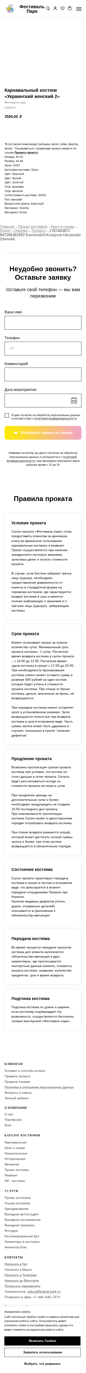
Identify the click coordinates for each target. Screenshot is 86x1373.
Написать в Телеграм (21, 1275)
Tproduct (38, 231)
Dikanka (21, 231)
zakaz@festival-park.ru (44, 1291)
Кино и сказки (62, 227)
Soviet (5, 231)
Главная (7, 227)
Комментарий (16, 364)
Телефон (12, 338)
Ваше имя (13, 312)
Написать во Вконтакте (22, 1280)
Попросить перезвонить (22, 1286)
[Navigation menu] (78, 9)
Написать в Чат (16, 1264)
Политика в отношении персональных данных (39, 1087)
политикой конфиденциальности (55, 418)
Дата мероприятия (20, 390)
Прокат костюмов (32, 227)
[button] (48, 8)
